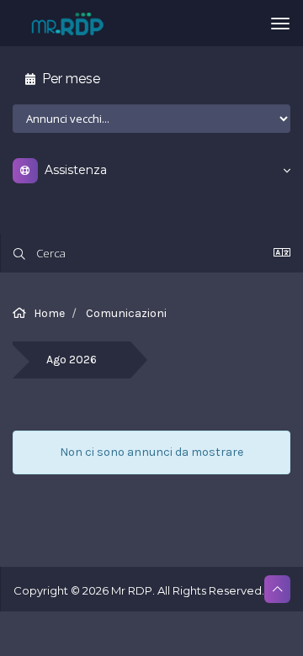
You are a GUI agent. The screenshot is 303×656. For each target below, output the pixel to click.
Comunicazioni (126, 313)
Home (49, 313)
